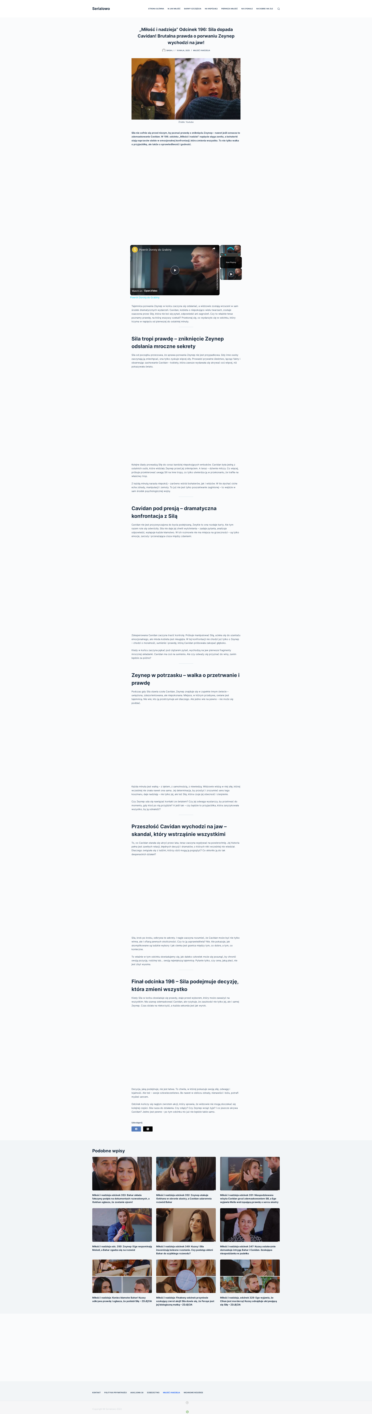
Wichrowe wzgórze (193, 1392)
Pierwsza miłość (229, 9)
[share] (213, 248)
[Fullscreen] (239, 255)
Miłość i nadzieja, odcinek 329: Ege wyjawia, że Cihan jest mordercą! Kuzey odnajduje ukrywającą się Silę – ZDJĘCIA (248, 1301)
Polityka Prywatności (115, 1392)
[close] (187, 1402)
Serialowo (101, 8)
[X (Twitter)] (148, 1129)
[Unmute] (225, 255)
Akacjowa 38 (136, 1392)
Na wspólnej (211, 9)
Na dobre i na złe (264, 9)
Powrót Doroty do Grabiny (155, 249)
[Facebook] (136, 1129)
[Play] (222, 255)
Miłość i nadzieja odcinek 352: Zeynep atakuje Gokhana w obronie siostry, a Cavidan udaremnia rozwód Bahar (184, 1199)
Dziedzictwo (153, 1392)
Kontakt (96, 1392)
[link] (135, 250)
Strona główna (156, 9)
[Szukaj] (279, 9)
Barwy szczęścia (192, 9)
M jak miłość (174, 9)
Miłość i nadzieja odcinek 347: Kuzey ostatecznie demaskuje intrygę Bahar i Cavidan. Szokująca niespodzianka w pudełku (248, 1250)
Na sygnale (247, 9)
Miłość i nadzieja (201, 50)
